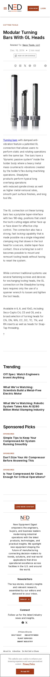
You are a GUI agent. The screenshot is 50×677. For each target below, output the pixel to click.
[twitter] (25, 65)
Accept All (25, 671)
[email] (34, 65)
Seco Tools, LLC (31, 45)
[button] (5, 8)
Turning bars (10, 140)
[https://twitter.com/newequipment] (26, 622)
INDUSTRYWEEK (32, 635)
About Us (7, 651)
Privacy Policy (29, 664)
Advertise (16, 651)
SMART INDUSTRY (25, 642)
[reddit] (30, 65)
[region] (25, 665)
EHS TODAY (16, 635)
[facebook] (15, 65)
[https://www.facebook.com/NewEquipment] (22, 622)
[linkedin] (20, 65)
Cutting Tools (10, 25)
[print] (45, 65)
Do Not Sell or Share (30, 651)
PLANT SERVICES (25, 638)
